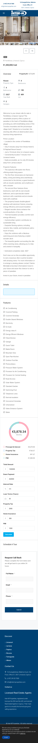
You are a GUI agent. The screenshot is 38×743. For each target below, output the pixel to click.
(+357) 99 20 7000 (8, 3)
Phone (9, 596)
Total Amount (8, 464)
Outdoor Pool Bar (12, 360)
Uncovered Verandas (13, 401)
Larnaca (9, 646)
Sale (5, 57)
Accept (6, 737)
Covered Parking (11, 312)
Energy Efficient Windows (15, 334)
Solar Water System (13, 383)
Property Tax (8, 504)
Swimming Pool (11, 390)
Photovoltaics (10, 364)
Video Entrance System (14, 409)
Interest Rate (8, 484)
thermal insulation (12, 397)
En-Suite (9, 327)
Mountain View (11, 353)
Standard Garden (12, 386)
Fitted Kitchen (11, 338)
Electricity (9, 323)
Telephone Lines (12, 394)
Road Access (10, 379)
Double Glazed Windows (14, 319)
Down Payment (8, 474)
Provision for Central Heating (16, 375)
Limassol (9, 642)
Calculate (8, 534)
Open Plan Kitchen (12, 357)
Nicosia (9, 653)
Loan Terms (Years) (10, 494)
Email (9, 585)
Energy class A (11, 331)
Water (8, 412)
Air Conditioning (11, 308)
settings (22, 733)
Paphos (9, 649)
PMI (4, 524)
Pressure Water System (14, 368)
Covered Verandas (12, 316)
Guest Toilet (10, 345)
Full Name (10, 574)
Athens (8, 660)
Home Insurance (9, 514)
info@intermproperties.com (8, 6)
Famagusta (10, 657)
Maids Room (10, 349)
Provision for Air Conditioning (16, 371)
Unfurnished (10, 405)
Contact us (8, 687)
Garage (8, 342)
